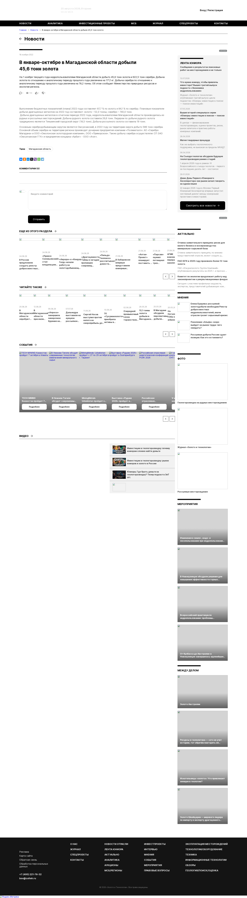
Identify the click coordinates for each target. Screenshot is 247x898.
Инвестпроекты (155, 844)
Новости (25, 23)
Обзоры (190, 865)
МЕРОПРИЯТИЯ (153, 865)
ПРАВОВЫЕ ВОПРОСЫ (157, 870)
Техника (191, 854)
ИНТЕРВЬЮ (150, 849)
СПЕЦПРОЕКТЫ (79, 854)
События (150, 860)
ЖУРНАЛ (75, 849)
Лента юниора (113, 849)
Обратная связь (28, 859)
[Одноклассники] (24, 159)
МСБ (133, 23)
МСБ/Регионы (113, 870)
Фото (181, 358)
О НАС (74, 844)
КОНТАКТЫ (77, 860)
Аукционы (111, 865)
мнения (183, 297)
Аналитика (55, 23)
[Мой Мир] (28, 159)
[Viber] (35, 159)
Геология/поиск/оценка (201, 870)
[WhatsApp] (38, 159)
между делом (188, 670)
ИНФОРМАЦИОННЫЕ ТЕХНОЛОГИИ (206, 860)
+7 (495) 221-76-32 (30, 874)
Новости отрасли (116, 844)
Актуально (111, 854)
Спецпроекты (188, 23)
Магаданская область (40, 149)
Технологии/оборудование (203, 849)
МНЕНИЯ (149, 854)
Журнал (158, 23)
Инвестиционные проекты (97, 23)
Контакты (221, 23)
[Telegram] (42, 159)
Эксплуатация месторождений (206, 844)
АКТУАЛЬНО (186, 233)
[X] (31, 159)
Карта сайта (26, 855)
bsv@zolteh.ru (27, 878)
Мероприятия (188, 504)
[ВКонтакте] (20, 159)
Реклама (24, 851)
